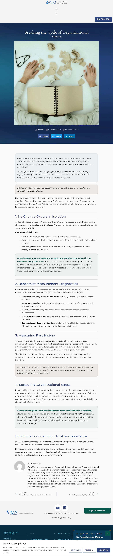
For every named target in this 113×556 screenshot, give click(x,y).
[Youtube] (57, 507)
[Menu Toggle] (56, 9)
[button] (43, 136)
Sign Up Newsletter (97, 511)
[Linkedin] (64, 507)
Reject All (89, 550)
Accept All (103, 550)
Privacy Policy (56, 518)
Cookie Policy (66, 518)
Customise (76, 550)
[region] (56, 548)
